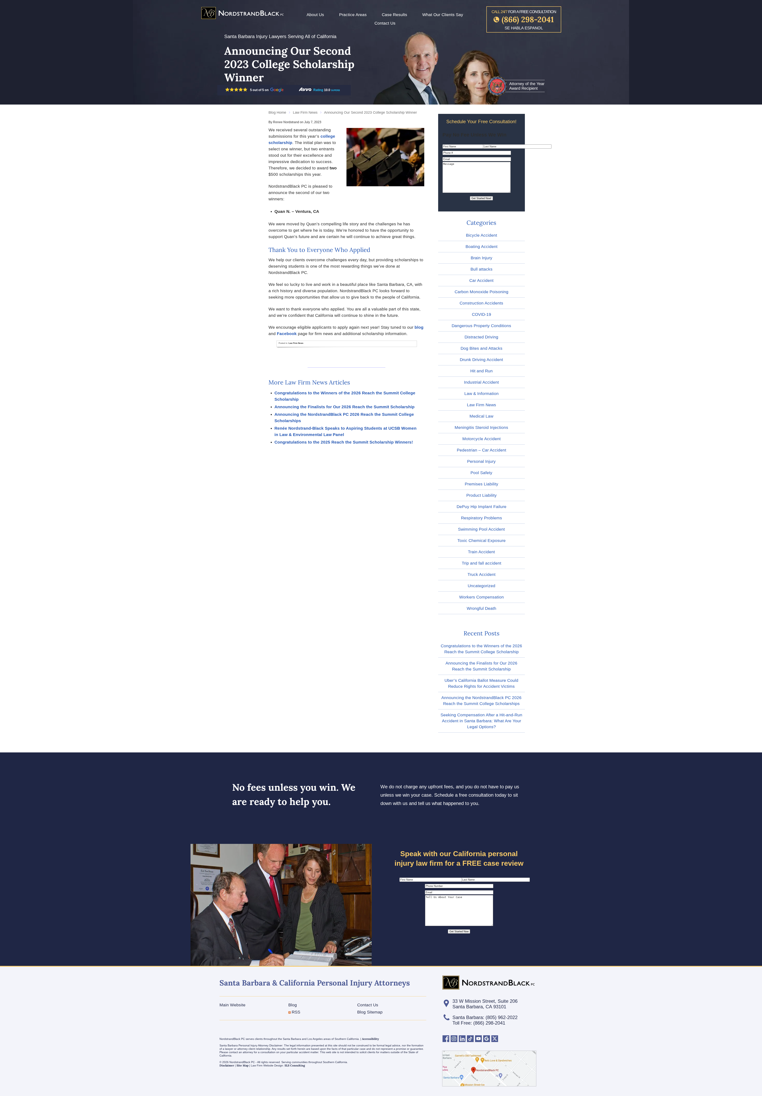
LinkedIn (462, 1038)
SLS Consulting (295, 1065)
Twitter (494, 1038)
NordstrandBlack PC (242, 13)
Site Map (242, 1065)
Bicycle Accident (481, 235)
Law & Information (481, 393)
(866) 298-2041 (528, 19)
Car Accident (481, 280)
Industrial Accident (481, 382)
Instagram (454, 1038)
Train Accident (481, 551)
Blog (292, 1005)
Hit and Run (481, 371)
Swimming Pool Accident (481, 529)
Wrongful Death (481, 608)
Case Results (394, 14)
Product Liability (481, 495)
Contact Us (384, 23)
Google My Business (486, 1038)
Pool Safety (481, 472)
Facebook (287, 333)
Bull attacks (481, 269)
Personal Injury (481, 461)
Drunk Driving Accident (481, 359)
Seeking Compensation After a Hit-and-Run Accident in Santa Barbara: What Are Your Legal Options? (481, 721)
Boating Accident (481, 246)
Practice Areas (353, 14)
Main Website (232, 1005)
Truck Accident (481, 574)
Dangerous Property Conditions (481, 325)
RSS (296, 1012)
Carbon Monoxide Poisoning (481, 291)
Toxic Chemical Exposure (481, 540)
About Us (315, 14)
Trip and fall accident (481, 563)
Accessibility (370, 1039)
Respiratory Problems (481, 518)
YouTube (478, 1038)
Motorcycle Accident (481, 438)
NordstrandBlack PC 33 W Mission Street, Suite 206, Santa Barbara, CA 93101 (489, 1068)
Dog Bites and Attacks (481, 348)
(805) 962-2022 (502, 1017)
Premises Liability (481, 484)
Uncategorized (481, 585)
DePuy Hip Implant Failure (481, 506)
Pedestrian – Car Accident (481, 450)
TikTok (470, 1038)
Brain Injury (481, 258)
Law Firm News (305, 112)
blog (419, 327)
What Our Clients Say (442, 14)
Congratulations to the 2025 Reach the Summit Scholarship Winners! (343, 442)
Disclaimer (226, 1065)
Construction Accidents (481, 303)
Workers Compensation (481, 597)
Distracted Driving (481, 337)
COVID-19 (481, 314)
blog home (277, 112)
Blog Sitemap (370, 1012)
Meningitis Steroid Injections (481, 427)
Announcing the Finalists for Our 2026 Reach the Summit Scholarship (344, 406)
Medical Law (481, 416)
